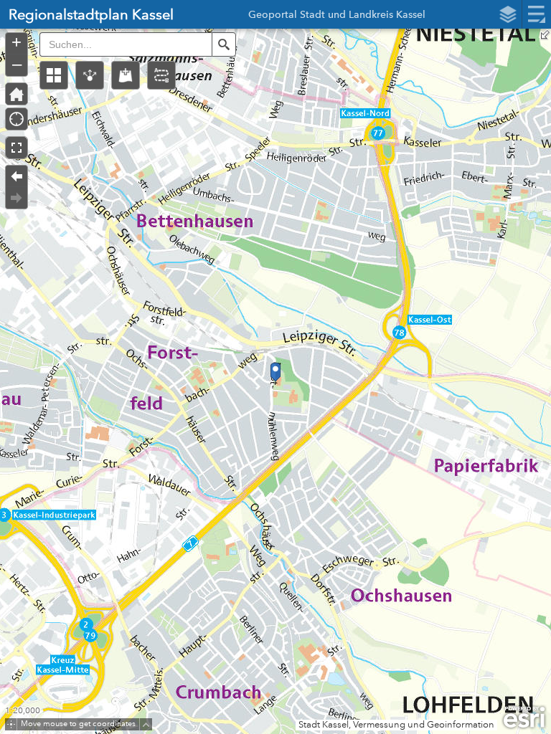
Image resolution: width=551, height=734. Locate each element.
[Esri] (524, 717)
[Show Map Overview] (545, 34)
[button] (53, 75)
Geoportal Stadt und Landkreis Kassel (336, 16)
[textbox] (125, 44)
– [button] (17, 63)
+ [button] (16, 42)
